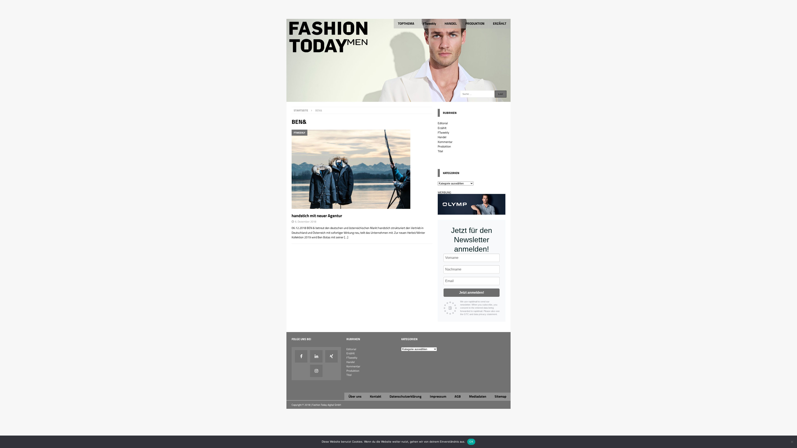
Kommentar (445, 142)
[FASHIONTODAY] (398, 99)
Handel (442, 137)
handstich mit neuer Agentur (317, 215)
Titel (440, 151)
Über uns (355, 396)
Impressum (438, 396)
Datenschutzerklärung (406, 396)
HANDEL (451, 23)
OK (471, 441)
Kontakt (375, 396)
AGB (458, 396)
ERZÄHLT (499, 23)
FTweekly (429, 23)
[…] (346, 237)
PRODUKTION (474, 23)
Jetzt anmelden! (471, 292)
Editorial (443, 123)
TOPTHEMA (406, 23)
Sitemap (500, 396)
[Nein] (792, 442)
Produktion (444, 146)
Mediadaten (477, 396)
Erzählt (442, 128)
